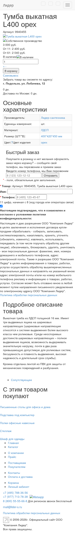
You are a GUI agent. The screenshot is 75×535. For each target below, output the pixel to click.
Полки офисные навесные (17, 423)
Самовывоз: (11, 75)
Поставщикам (17, 463)
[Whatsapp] (36, 497)
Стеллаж (5, 431)
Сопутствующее (21, 380)
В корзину (11, 71)
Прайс (12, 457)
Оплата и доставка (20, 477)
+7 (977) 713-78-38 (15, 497)
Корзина (13, 483)
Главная (13, 443)
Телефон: (7, 197)
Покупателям (16, 467)
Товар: (5, 186)
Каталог (13, 447)
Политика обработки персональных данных (28, 295)
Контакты (14, 473)
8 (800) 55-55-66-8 (15, 501)
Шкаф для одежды (12, 439)
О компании (16, 453)
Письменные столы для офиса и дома (25, 407)
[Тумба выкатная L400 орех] (22, 36)
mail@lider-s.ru (12, 507)
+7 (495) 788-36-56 (15, 493)
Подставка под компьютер (17, 415)
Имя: (3, 191)
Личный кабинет (18, 487)
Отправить (51, 175)
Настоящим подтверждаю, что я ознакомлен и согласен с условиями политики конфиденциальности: (32, 214)
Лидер (8, 5)
